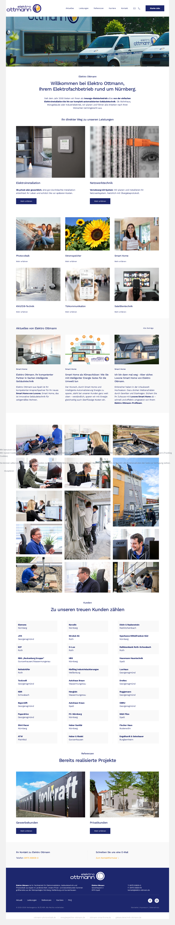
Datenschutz (81, 475)
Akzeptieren (9, 471)
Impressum (94, 475)
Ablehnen (27, 471)
